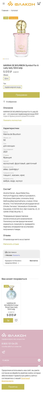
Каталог (14, 10)
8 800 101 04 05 (10, 343)
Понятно (13, 386)
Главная (5, 10)
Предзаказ (21, 94)
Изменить (16, 255)
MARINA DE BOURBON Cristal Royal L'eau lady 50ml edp (11, 306)
